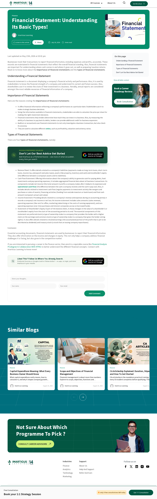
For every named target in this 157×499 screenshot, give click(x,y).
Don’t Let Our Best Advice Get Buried (129, 72)
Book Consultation (125, 101)
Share (39, 42)
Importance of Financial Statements (129, 64)
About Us (111, 3)
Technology (68, 473)
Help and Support (86, 469)
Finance (66, 465)
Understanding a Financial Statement (129, 61)
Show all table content (121, 80)
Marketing (67, 476)
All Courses (95, 3)
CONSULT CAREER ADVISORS (32, 444)
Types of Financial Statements (127, 68)
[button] (82, 397)
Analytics (66, 469)
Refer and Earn (85, 473)
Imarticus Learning (25, 35)
